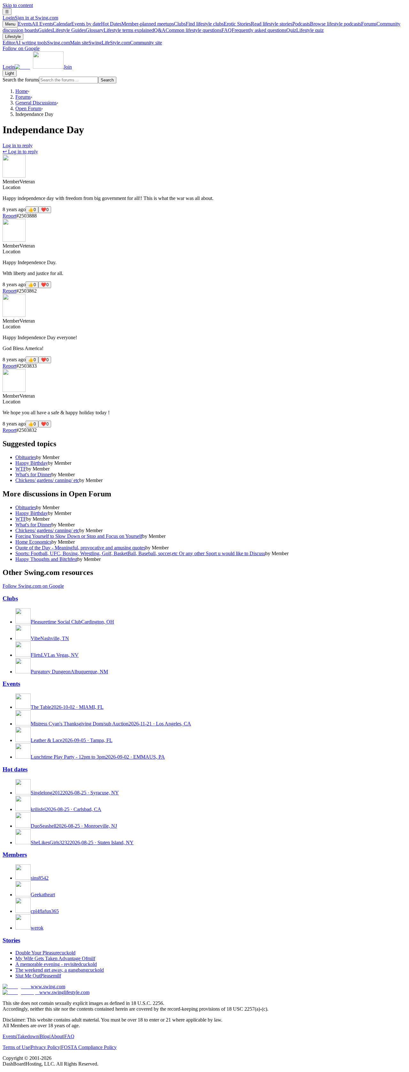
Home (21, 91)
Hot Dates (137, 24)
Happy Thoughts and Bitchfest (46, 559)
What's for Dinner (33, 474)
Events (35, 24)
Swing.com (68, 42)
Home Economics (33, 542)
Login (30, 17)
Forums (23, 97)
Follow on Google (21, 48)
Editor (25, 42)
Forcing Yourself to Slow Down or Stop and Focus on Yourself (78, 536)
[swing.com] (39, 67)
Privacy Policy (45, 1047)
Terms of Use (16, 1047)
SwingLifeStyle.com (125, 42)
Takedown (28, 1036)
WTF (20, 468)
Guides (62, 30)
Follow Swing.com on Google (33, 586)
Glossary (120, 30)
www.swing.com (48, 986)
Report (9, 215)
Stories (11, 940)
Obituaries (25, 457)
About (56, 1036)
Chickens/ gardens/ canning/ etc (47, 480)
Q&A (187, 30)
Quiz (305, 30)
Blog (45, 1036)
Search (107, 80)
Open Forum (28, 108)
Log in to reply (18, 145)
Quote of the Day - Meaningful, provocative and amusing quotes (80, 547)
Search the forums (21, 79)
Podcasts (326, 24)
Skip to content (18, 5)
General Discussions (36, 102)
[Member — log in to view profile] (14, 176)
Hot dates (15, 769)
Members (15, 854)
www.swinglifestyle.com (64, 992)
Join (68, 67)
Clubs (199, 24)
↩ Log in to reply (20, 151)
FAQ (253, 30)
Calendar (77, 24)
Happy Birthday (31, 463)
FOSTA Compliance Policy (89, 1047)
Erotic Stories (258, 24)
